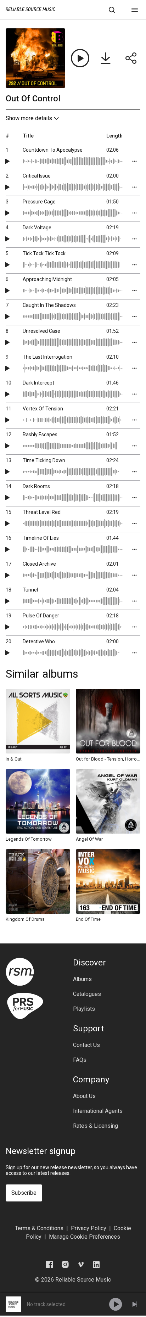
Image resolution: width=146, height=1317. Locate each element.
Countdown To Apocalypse (53, 150)
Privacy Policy (88, 1228)
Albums (82, 979)
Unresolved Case (41, 331)
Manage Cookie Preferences (84, 1236)
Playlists (84, 1009)
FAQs (79, 1060)
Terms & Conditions (39, 1228)
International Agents (98, 1111)
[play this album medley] (80, 58)
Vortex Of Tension (43, 408)
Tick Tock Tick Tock (44, 253)
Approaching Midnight (47, 279)
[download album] (105, 58)
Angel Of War (89, 839)
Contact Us (86, 1045)
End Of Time (88, 919)
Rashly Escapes (40, 434)
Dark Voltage (37, 227)
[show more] (134, 161)
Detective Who (39, 641)
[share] (131, 58)
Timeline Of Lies (41, 538)
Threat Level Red (42, 512)
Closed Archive (39, 564)
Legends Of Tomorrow (29, 839)
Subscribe (23, 1192)
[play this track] (7, 161)
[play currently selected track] (115, 1304)
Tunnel (30, 590)
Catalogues (87, 994)
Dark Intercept (38, 383)
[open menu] (134, 9)
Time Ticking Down (44, 460)
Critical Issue (37, 176)
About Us (84, 1096)
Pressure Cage (39, 201)
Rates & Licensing (95, 1126)
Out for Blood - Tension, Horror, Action (108, 759)
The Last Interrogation (47, 357)
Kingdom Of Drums (25, 919)
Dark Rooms (36, 486)
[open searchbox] (111, 9)
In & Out (14, 759)
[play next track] (134, 1304)
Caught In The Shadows (49, 305)
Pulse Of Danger (41, 615)
